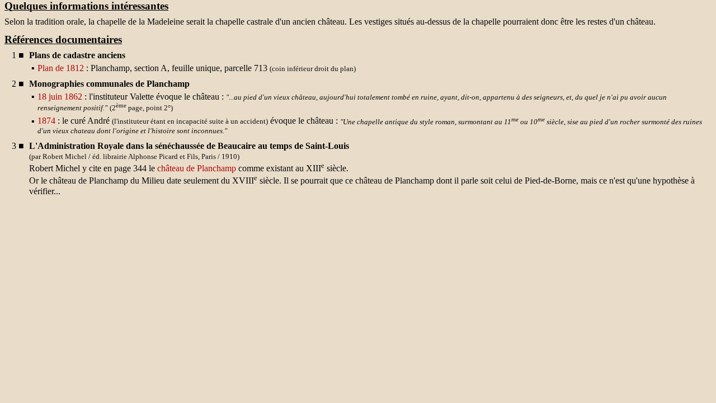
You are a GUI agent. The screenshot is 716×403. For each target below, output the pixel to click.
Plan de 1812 (60, 68)
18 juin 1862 (59, 96)
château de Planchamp (196, 168)
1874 (46, 121)
